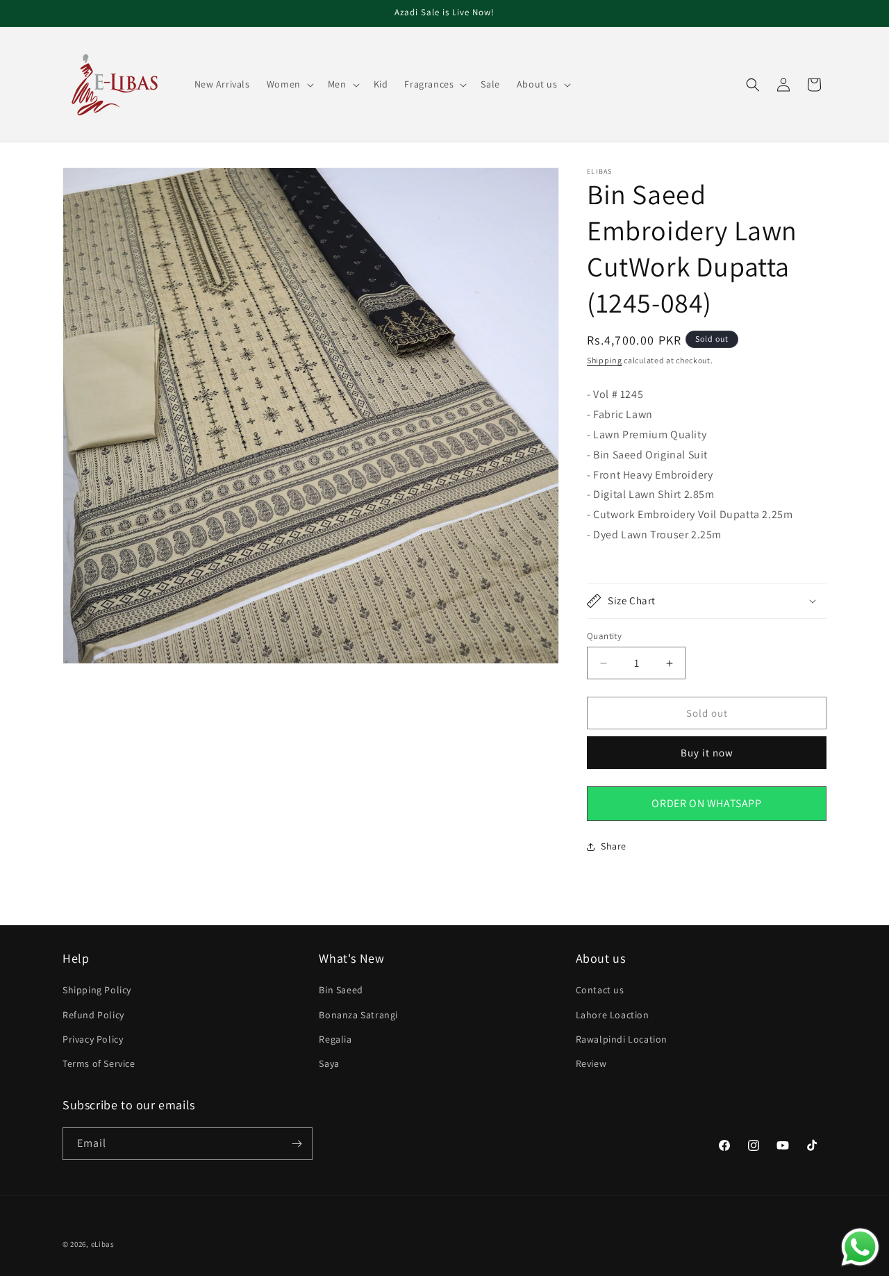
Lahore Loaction (612, 1015)
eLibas (103, 1244)
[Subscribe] (296, 1143)
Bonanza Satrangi (358, 1015)
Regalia (335, 1039)
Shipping (604, 360)
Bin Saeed (341, 990)
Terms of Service (99, 1063)
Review (591, 1063)
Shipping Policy (97, 990)
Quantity (604, 636)
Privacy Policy (93, 1039)
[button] (288, 84)
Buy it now (707, 752)
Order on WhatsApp (706, 803)
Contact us (600, 990)
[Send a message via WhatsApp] (860, 1247)
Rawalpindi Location (621, 1039)
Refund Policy (93, 1015)
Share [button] (613, 846)
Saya (329, 1063)
